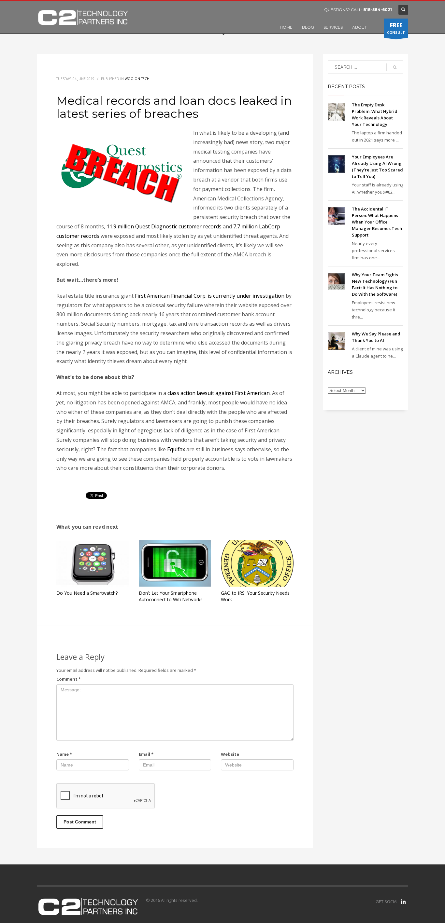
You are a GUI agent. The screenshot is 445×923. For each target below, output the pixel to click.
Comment (68, 679)
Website (230, 754)
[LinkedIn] (403, 901)
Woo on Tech (137, 78)
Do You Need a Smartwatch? (87, 593)
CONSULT (396, 28)
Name (64, 754)
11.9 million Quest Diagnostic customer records (164, 226)
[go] (394, 67)
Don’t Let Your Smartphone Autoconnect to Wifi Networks (171, 596)
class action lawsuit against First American (218, 393)
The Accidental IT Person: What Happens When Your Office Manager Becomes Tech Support (377, 222)
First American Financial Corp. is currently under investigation (209, 295)
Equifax (176, 449)
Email (146, 754)
